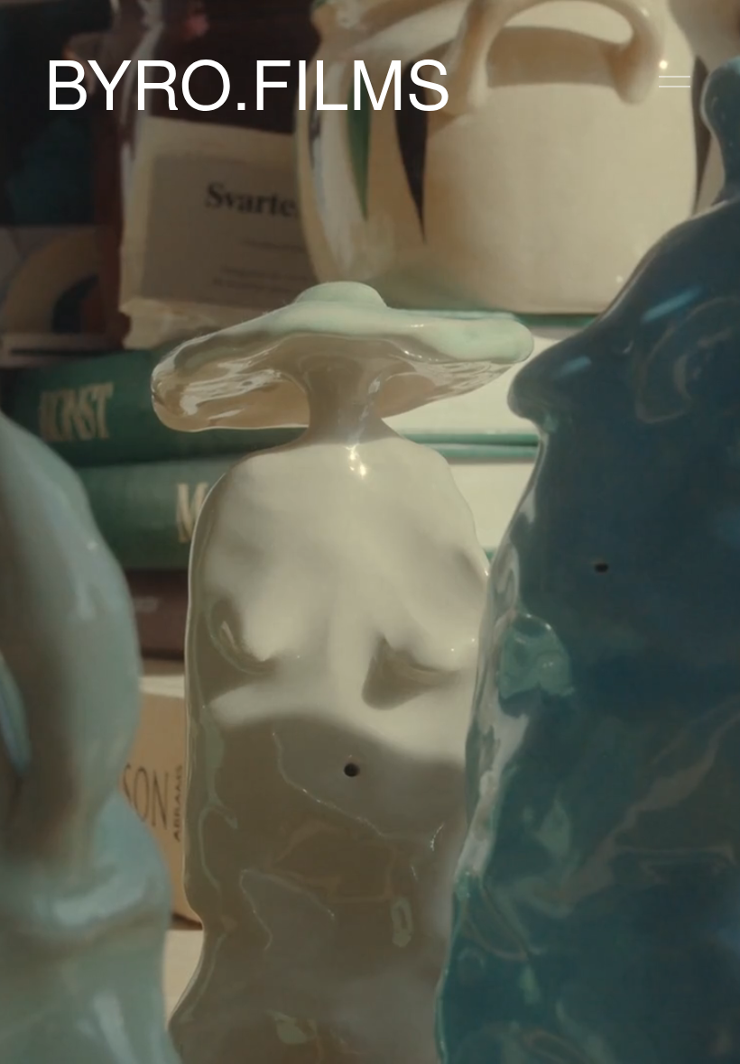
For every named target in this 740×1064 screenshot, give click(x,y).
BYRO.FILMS (247, 80)
